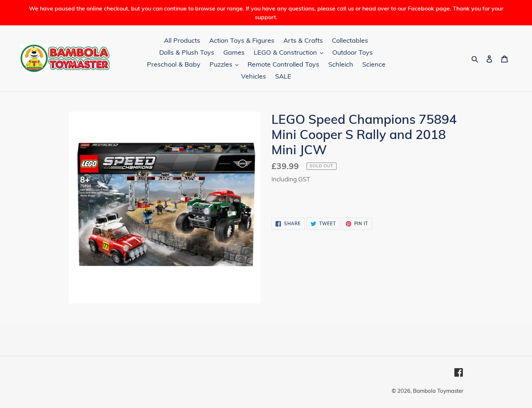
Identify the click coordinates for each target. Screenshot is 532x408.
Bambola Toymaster (438, 390)
